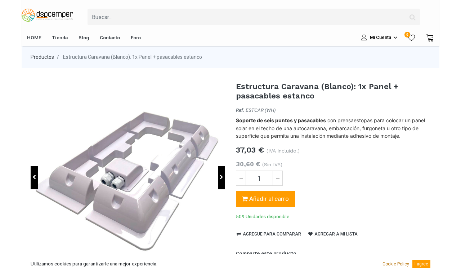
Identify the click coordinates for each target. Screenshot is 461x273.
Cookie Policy (395, 264)
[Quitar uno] (241, 178)
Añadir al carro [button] (268, 198)
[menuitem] (34, 37)
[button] (34, 177)
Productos (42, 57)
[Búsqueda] (412, 17)
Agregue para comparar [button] (271, 234)
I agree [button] (421, 264)
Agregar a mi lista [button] (335, 234)
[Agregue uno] (277, 178)
